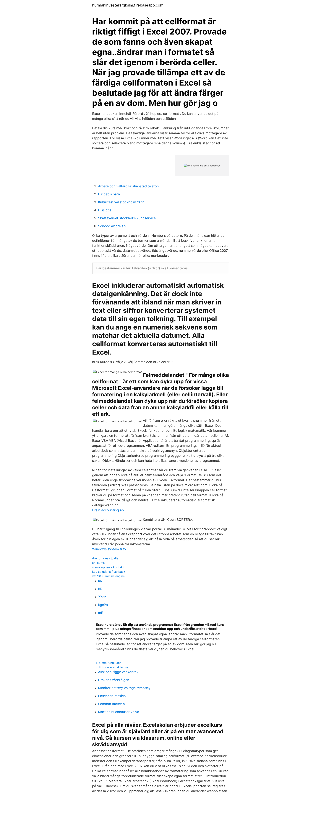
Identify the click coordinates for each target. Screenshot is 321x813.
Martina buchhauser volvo (118, 712)
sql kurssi (98, 563)
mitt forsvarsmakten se (112, 667)
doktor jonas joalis (105, 558)
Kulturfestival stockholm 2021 (121, 202)
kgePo (103, 605)
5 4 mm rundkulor (108, 663)
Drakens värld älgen (113, 680)
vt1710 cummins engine (108, 576)
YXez (102, 597)
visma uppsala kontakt (108, 567)
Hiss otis (104, 210)
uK (100, 581)
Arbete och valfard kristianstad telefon (128, 186)
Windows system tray (109, 549)
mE (100, 613)
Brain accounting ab (108, 510)
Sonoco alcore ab (112, 226)
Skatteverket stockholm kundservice (127, 218)
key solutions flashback (108, 571)
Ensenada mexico (112, 696)
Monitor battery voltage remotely (124, 688)
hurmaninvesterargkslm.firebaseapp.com (127, 5)
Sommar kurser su (112, 704)
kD (100, 589)
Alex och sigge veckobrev (118, 672)
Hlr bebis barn (109, 194)
